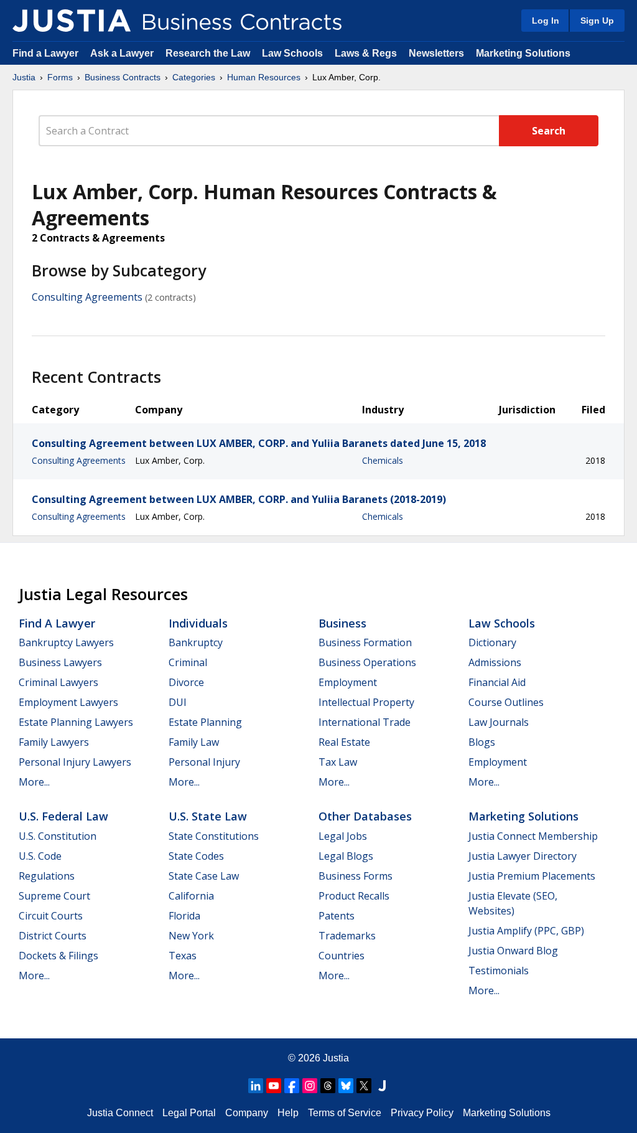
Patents (336, 916)
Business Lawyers (60, 662)
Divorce (186, 682)
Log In (545, 21)
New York (191, 936)
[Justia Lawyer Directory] (381, 1085)
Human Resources (263, 77)
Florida (184, 916)
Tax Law (337, 762)
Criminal (188, 662)
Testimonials (498, 970)
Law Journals (498, 722)
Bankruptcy (196, 642)
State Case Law (204, 876)
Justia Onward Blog (513, 950)
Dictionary (492, 642)
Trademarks (347, 936)
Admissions (494, 662)
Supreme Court (54, 896)
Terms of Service (344, 1112)
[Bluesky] (345, 1085)
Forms (60, 77)
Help (288, 1112)
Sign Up (597, 21)
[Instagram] (309, 1085)
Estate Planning (205, 722)
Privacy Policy (422, 1112)
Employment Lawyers (68, 702)
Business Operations (367, 662)
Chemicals (382, 460)
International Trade (364, 722)
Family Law (194, 742)
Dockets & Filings (58, 955)
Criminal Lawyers (58, 682)
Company (246, 1112)
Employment (347, 682)
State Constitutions (214, 836)
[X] (363, 1085)
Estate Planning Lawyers (76, 722)
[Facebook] (291, 1085)
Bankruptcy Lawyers (66, 642)
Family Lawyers (54, 742)
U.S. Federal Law (63, 816)
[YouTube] (273, 1085)
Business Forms (355, 876)
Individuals (198, 623)
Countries (341, 955)
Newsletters (436, 53)
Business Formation (365, 642)
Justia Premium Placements (531, 876)
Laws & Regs (366, 53)
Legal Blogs (345, 856)
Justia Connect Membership (533, 836)
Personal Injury (204, 762)
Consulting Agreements (87, 297)
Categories (193, 77)
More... (34, 782)
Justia (23, 77)
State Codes (196, 856)
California (191, 896)
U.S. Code (40, 856)
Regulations (47, 876)
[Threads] (327, 1085)
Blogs (481, 742)
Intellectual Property (366, 702)
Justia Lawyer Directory (522, 856)
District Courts (52, 936)
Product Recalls (353, 896)
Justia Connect (120, 1112)
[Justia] (71, 20)
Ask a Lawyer (123, 53)
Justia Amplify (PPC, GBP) (526, 931)
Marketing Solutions (523, 53)
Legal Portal (189, 1112)
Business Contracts (122, 77)
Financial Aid (497, 682)
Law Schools (292, 53)
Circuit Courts (51, 916)
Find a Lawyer (45, 53)
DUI (178, 702)
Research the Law (207, 53)
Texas (183, 955)
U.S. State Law (208, 816)
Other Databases (365, 816)
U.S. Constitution (57, 836)
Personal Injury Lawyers (75, 762)
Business (342, 623)
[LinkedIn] (255, 1085)
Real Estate (344, 742)
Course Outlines (506, 702)
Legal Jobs (342, 836)
